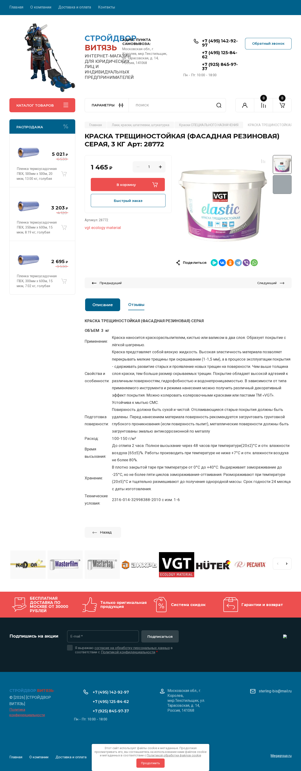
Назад (106, 532)
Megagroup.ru (281, 756)
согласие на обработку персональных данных (132, 648)
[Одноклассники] (230, 262)
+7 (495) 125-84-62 (219, 55)
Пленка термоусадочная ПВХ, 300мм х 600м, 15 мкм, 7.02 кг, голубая (37, 281)
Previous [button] (277, 564)
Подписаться (160, 636)
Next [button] (287, 564)
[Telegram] (238, 262)
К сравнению (263, 161)
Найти (219, 105)
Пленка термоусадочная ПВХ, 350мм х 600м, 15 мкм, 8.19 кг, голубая (37, 227)
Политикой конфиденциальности (128, 652)
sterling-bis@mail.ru (275, 691)
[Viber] (246, 262)
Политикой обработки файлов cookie (174, 755)
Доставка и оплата (74, 7)
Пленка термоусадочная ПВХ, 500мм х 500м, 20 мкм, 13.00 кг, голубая (37, 174)
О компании (40, 7)
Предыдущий (110, 283)
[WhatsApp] (254, 262)
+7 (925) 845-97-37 (220, 66)
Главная (16, 7)
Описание (102, 305)
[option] (222, 201)
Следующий (267, 283)
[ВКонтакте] (222, 262)
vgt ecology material (103, 227)
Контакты (106, 7)
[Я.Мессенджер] (214, 262)
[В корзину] (64, 174)
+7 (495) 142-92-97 (220, 43)
